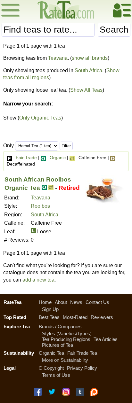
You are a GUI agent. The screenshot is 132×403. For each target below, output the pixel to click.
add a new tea (38, 280)
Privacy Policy (82, 368)
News (76, 302)
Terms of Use (56, 375)
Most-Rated (75, 317)
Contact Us (97, 302)
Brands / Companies (60, 326)
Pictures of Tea (57, 345)
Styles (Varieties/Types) (67, 333)
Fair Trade (26, 157)
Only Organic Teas (40, 117)
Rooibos (40, 206)
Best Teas (49, 317)
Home (45, 302)
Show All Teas (86, 90)
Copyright (54, 368)
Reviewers (102, 317)
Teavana (58, 58)
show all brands (90, 58)
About (61, 302)
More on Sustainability (65, 360)
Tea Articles (106, 339)
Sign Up (50, 309)
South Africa (88, 70)
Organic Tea (51, 353)
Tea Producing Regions (66, 339)
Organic (58, 157)
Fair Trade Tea (82, 353)
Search (114, 30)
